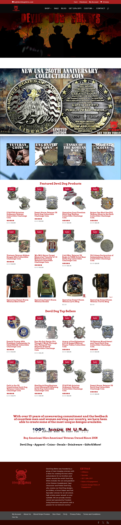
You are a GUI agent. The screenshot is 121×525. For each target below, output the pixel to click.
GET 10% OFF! (75, 8)
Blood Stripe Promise (41, 514)
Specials (84, 475)
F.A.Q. (65, 514)
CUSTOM (88, 8)
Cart (76, 2)
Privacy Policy (75, 514)
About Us (27, 514)
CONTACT (100, 8)
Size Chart (56, 514)
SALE (56, 8)
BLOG (63, 8)
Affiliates (84, 472)
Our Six (15, 517)
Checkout (83, 2)
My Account (94, 2)
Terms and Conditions (91, 514)
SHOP (47, 8)
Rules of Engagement (89, 482)
